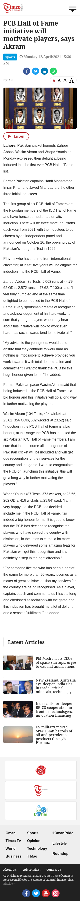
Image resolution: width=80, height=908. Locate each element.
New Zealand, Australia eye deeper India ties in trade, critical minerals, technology (56, 686)
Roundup (60, 854)
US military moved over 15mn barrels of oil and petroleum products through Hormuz (54, 735)
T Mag (32, 856)
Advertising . (31, 870)
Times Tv (13, 841)
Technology (37, 848)
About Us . (10, 870)
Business (14, 856)
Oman (11, 833)
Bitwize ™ (9, 884)
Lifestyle (59, 843)
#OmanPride (62, 833)
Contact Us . (54, 870)
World (11, 848)
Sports (10, 57)
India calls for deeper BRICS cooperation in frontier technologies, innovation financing (54, 709)
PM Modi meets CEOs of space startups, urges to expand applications (56, 662)
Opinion (33, 841)
